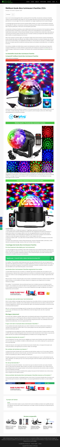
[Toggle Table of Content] (12, 15)
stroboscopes (9, 309)
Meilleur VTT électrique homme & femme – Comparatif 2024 (11, 427)
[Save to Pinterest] (1, 223)
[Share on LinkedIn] (1, 226)
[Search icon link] (56, 2)
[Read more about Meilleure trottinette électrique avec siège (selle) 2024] (48, 421)
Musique (7, 10)
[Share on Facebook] (1, 218)
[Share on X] (1, 221)
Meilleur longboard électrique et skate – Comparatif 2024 (22, 427)
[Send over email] (1, 229)
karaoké (46, 49)
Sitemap (39, 443)
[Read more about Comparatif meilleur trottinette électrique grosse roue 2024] (36, 421)
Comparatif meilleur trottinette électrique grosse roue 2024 (35, 427)
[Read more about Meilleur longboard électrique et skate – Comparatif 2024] (23, 421)
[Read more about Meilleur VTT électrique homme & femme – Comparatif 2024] (11, 421)
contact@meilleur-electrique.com (24, 443)
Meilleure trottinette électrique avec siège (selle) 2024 (47, 427)
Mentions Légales (34, 443)
